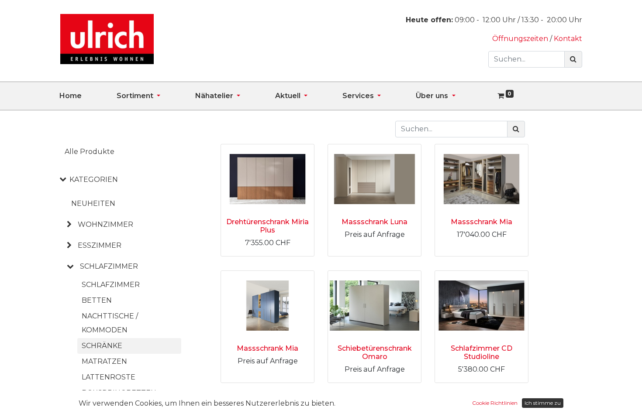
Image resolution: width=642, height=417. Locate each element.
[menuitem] (88, 95)
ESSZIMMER (99, 245)
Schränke (102, 346)
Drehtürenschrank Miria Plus (267, 226)
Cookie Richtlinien (495, 403)
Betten (97, 300)
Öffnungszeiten (521, 38)
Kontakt (568, 38)
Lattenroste (108, 377)
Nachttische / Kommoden (110, 323)
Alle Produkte (89, 151)
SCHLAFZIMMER (109, 266)
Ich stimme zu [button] (543, 403)
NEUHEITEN (93, 203)
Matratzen (104, 361)
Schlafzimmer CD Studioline (481, 352)
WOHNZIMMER (105, 224)
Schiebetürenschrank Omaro (375, 352)
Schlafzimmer (111, 284)
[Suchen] (573, 59)
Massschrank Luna (374, 222)
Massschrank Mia (481, 222)
